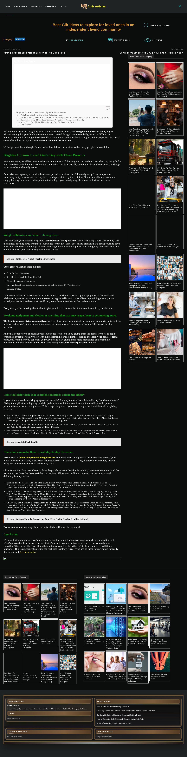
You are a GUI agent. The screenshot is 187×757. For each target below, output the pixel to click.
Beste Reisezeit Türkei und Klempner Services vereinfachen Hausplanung (140, 286)
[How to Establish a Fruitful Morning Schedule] (170, 305)
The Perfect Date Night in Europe (140, 359)
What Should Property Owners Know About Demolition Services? (137, 642)
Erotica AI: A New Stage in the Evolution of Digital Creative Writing (168, 131)
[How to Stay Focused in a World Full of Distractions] (170, 342)
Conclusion (26, 125)
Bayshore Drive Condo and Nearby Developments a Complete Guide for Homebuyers (140, 247)
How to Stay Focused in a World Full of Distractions (168, 359)
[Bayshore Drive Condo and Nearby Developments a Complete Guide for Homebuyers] (142, 228)
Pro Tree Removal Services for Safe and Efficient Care (94, 642)
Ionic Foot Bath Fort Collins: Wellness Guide (159, 677)
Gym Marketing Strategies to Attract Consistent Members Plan (158, 643)
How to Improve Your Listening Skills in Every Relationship (139, 323)
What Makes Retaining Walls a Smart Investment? (159, 609)
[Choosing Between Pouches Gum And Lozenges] (94, 662)
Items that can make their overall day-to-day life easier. (49, 122)
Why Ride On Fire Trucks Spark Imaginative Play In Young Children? (168, 170)
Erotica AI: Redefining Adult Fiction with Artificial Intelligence (141, 170)
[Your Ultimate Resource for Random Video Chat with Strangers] (170, 268)
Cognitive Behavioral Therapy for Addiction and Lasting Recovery (116, 677)
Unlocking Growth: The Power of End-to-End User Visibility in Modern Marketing (116, 610)
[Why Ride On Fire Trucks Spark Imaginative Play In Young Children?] (170, 152)
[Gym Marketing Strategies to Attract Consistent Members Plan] (160, 627)
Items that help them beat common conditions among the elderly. (53, 120)
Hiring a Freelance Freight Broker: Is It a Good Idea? (35, 52)
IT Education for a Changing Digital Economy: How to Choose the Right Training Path (114, 644)
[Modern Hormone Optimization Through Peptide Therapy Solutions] (138, 662)
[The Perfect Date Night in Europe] (142, 342)
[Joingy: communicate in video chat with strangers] (170, 228)
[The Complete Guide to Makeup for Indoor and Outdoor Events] (142, 76)
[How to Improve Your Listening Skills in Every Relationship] (142, 305)
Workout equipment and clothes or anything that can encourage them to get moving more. (65, 117)
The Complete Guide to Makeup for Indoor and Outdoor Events (139, 94)
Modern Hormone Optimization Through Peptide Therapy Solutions (137, 678)
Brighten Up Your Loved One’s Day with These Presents (42, 112)
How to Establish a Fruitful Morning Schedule (169, 322)
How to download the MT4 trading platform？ (94, 609)
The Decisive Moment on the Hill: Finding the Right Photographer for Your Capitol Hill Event (141, 132)
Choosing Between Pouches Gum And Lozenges (92, 677)
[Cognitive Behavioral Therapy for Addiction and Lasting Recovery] (116, 662)
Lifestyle (20, 39)
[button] (179, 6)
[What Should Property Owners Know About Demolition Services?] (138, 627)
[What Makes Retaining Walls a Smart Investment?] (160, 594)
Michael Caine (76, 40)
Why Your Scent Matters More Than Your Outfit (139, 206)
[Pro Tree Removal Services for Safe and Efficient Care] (94, 627)
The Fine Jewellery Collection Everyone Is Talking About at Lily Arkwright (169, 94)
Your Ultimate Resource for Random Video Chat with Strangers (169, 286)
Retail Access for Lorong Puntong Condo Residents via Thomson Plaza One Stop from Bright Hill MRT (169, 208)
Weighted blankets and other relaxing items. (42, 115)
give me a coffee (28, 552)
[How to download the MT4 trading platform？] (94, 594)
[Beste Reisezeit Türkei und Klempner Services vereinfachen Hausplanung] (142, 268)
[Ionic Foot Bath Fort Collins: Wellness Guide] (160, 662)
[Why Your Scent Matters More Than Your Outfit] (142, 189)
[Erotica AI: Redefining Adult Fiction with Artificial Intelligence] (142, 152)
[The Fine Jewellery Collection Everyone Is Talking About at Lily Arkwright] (170, 76)
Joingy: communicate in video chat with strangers (168, 245)
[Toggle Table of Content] (106, 108)
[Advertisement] (62, 84)
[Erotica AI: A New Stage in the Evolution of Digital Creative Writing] (170, 113)
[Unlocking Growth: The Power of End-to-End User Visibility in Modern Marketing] (116, 594)
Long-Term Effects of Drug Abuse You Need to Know (151, 52)
